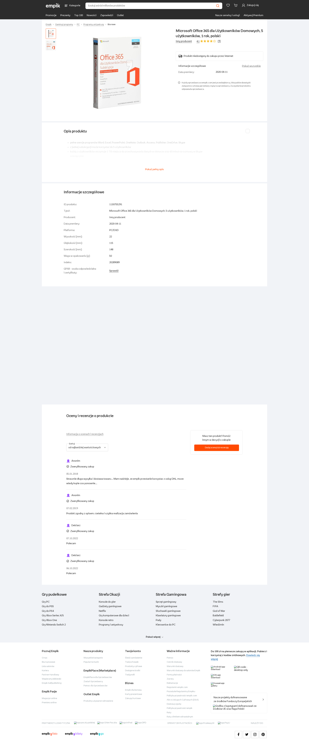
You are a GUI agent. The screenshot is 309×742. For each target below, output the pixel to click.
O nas (44, 658)
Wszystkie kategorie (93, 658)
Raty (169, 713)
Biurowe (111, 24)
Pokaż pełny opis (154, 169)
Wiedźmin (218, 625)
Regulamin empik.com (177, 687)
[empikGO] (97, 734)
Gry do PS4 (48, 611)
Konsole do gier (107, 602)
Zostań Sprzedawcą (93, 682)
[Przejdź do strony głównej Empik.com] (53, 6)
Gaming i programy (64, 24)
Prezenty (65, 15)
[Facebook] (238, 734)
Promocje (51, 15)
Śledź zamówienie (133, 658)
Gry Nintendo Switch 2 (54, 625)
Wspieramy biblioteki (51, 679)
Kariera (45, 671)
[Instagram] (254, 734)
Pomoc (170, 658)
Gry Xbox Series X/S (53, 615)
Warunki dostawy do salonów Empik (183, 671)
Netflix (102, 611)
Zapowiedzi (106, 15)
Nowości (91, 15)
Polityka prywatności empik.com (182, 696)
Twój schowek (132, 662)
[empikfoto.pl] (49, 734)
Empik (49, 24)
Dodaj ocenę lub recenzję (217, 448)
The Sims (218, 602)
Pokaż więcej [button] (153, 637)
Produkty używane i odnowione (98, 701)
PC (78, 24)
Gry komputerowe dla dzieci (114, 615)
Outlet (120, 15)
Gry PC (46, 602)
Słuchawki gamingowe (168, 611)
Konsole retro (106, 620)
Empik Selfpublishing (51, 683)
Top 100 (78, 15)
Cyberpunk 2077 (221, 620)
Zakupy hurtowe (133, 698)
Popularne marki (91, 662)
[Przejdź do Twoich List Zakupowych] (228, 5)
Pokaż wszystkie (251, 66)
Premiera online (49, 703)
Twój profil (130, 675)
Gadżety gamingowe (110, 606)
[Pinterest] (263, 734)
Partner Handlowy (50, 675)
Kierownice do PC (165, 625)
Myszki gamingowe (166, 606)
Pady (158, 620)
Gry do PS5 (48, 606)
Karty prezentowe (133, 694)
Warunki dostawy (175, 666)
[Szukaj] (218, 6)
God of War (219, 611)
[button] (116, 72)
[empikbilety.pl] (74, 734)
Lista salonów (48, 666)
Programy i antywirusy (111, 625)
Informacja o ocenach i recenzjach (84, 434)
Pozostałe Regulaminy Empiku (181, 691)
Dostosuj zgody (174, 704)
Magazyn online (49, 698)
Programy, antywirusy (93, 24)
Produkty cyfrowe (133, 666)
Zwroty (170, 679)
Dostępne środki (132, 671)
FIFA (215, 606)
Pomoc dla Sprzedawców (95, 686)
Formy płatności (174, 675)
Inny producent (184, 41)
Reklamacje (172, 683)
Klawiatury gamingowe (168, 615)
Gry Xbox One (49, 620)
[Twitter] (246, 734)
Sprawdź (114, 271)
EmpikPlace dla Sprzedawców (98, 677)
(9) (219, 41)
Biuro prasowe (48, 662)
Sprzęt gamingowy (166, 602)
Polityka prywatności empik (179, 708)
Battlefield (218, 615)
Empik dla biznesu (133, 690)
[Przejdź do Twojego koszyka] (236, 5)
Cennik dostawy (174, 662)
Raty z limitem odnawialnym (180, 717)
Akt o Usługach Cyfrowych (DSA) (183, 700)
